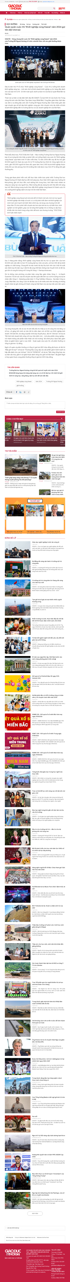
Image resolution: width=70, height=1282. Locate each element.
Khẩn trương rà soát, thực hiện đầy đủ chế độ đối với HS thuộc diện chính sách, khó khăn (47, 620)
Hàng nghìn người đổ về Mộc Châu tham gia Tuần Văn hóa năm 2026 (48, 869)
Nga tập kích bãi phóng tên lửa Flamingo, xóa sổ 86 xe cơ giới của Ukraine (48, 1194)
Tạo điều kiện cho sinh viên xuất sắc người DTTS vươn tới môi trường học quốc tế (48, 1232)
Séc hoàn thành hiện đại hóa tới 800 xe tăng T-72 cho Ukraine (48, 964)
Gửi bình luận (60, 412)
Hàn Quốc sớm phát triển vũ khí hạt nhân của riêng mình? (47, 1213)
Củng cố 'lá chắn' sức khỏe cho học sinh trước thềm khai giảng (24, 439)
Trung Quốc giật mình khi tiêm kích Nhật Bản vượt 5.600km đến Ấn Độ (47, 1003)
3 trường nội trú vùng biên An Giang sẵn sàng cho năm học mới (47, 581)
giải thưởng (20, 385)
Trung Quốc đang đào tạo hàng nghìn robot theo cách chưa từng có (47, 1079)
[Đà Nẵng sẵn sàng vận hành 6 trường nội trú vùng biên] (17, 568)
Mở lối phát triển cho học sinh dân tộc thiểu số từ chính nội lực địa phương (48, 849)
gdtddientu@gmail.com (48, 1)
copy (28, 392)
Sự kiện (10, 19)
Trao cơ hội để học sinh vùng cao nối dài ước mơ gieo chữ (48, 792)
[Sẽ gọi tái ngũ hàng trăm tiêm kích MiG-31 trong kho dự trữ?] (45, 458)
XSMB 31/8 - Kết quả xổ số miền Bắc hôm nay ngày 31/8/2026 (47, 715)
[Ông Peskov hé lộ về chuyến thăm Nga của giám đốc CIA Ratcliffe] (35, 517)
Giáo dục (13, 13)
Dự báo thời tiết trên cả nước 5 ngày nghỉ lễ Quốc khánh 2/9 (47, 1251)
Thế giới (7, 481)
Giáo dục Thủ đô (62, 8)
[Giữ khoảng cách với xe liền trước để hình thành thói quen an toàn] (55, 517)
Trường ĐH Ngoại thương (54, 381)
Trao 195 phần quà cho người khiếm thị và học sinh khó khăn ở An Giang (47, 983)
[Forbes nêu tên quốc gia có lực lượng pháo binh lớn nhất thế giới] (45, 475)
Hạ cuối (34, 1116)
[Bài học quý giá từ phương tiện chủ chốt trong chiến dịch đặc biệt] (45, 493)
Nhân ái (62, 13)
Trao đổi (46, 13)
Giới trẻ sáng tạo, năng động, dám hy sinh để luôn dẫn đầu (28, 376)
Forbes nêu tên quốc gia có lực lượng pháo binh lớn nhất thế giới (58, 476)
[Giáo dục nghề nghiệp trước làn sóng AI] (17, 549)
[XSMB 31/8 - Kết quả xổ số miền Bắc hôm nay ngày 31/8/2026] (17, 721)
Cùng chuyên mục (14, 419)
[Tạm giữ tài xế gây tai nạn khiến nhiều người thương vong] (17, 607)
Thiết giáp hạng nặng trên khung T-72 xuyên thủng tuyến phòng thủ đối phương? (21, 479)
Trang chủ (6, 12)
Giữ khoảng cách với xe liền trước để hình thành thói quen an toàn (54, 533)
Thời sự (20, 13)
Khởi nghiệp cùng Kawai (24, 381)
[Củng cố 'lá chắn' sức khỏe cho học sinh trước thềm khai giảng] (24, 429)
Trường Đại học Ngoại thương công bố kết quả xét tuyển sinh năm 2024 (33, 370)
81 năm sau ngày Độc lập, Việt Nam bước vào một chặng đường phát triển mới (47, 658)
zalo (20, 392)
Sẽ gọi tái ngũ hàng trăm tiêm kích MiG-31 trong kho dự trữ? (58, 458)
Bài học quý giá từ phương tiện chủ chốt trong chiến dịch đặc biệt (58, 493)
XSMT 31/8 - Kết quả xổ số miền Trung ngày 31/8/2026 (46, 735)
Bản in (24, 392)
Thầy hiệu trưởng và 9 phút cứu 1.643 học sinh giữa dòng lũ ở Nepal (48, 926)
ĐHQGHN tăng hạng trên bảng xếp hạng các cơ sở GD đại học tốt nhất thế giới (35, 373)
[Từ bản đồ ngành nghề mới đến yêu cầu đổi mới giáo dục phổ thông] (17, 645)
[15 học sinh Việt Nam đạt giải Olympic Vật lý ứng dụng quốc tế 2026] (47, 429)
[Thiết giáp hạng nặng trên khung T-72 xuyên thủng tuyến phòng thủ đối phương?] (21, 465)
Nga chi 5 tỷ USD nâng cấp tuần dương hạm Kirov (48, 1135)
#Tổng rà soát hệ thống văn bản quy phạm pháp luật (40, 19)
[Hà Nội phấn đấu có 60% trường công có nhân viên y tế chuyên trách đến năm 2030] (17, 702)
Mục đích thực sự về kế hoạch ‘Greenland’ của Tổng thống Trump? (48, 1175)
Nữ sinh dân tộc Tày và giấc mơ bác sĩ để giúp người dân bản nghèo (47, 1270)
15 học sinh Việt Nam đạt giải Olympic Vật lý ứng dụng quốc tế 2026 (47, 440)
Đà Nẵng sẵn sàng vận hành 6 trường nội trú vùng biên (47, 562)
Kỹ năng (22, 24)
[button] (57, 418)
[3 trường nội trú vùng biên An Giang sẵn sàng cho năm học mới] (17, 588)
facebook (16, 392)
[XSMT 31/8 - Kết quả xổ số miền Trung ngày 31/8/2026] (17, 741)
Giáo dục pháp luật (30, 13)
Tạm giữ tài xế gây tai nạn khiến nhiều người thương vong (47, 601)
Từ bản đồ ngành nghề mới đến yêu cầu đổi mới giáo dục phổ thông (48, 639)
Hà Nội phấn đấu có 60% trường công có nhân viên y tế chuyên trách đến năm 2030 (47, 696)
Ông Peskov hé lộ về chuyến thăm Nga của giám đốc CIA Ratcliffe (34, 533)
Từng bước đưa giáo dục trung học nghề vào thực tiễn (47, 773)
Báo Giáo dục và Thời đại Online (15, 7)
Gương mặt (35, 24)
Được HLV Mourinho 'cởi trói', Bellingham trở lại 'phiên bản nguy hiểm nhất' (48, 1060)
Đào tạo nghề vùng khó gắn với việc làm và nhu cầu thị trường (48, 811)
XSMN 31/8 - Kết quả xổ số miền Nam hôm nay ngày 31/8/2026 (47, 754)
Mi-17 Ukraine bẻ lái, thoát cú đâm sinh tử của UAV (47, 907)
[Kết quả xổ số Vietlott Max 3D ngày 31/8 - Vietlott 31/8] (17, 683)
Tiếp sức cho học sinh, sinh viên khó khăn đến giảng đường (47, 945)
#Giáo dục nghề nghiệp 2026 (20, 19)
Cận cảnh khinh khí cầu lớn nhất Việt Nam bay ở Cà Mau (15, 533)
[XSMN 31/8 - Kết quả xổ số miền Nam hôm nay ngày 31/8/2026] (17, 760)
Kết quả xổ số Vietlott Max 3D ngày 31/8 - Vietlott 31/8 (46, 677)
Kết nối (40, 13)
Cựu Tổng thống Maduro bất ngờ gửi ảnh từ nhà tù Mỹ (48, 1098)
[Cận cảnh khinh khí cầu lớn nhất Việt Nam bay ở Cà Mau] (15, 517)
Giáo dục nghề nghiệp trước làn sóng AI (45, 542)
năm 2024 (39, 381)
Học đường (55, 13)
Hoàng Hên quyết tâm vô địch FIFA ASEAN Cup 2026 (47, 1156)
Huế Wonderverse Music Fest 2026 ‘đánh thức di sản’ (48, 888)
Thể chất (44, 24)
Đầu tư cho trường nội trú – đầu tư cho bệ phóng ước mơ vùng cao (46, 830)
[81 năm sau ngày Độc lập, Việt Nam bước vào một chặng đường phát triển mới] (17, 664)
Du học (29, 24)
